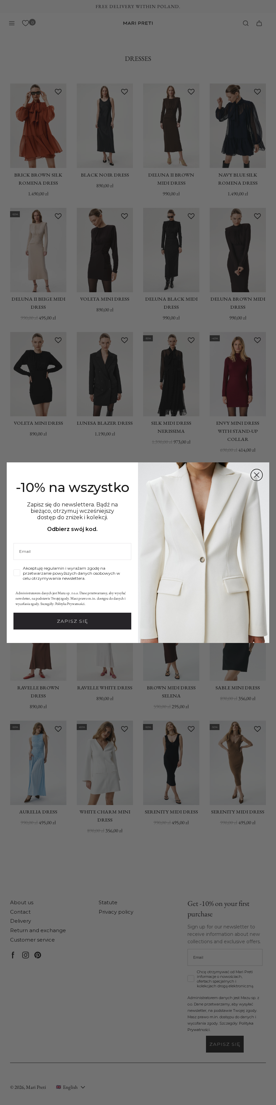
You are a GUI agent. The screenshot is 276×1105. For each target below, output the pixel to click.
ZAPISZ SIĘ (72, 621)
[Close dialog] (257, 475)
